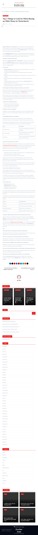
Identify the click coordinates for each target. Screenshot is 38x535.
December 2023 (5, 416)
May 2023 (4, 431)
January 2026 (4, 359)
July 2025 (4, 372)
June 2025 (4, 374)
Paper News (4, 530)
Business (3, 452)
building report (23, 91)
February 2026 (4, 356)
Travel (3, 483)
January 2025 (4, 387)
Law (3, 470)
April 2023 (4, 434)
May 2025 (4, 377)
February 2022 (4, 444)
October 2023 (4, 421)
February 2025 (4, 385)
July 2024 (4, 398)
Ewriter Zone (19, 5)
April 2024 (4, 405)
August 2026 (4, 346)
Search (5, 310)
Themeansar (8, 530)
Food (3, 462)
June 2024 (4, 400)
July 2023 (4, 429)
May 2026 (4, 351)
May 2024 (4, 403)
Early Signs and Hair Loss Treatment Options (9, 329)
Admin (6, 301)
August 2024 (4, 395)
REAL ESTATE (5, 15)
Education (4, 454)
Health (3, 465)
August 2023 (4, 426)
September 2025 (5, 367)
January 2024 (4, 413)
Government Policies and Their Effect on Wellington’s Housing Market (19, 300)
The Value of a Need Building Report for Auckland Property (29, 300)
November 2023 (5, 418)
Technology (4, 480)
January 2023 (4, 439)
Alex (20, 280)
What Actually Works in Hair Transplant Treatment (10, 331)
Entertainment (4, 457)
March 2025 (4, 382)
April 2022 (4, 442)
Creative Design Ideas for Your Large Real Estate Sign (7, 299)
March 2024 (4, 408)
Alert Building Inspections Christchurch (10, 145)
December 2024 (5, 390)
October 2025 (4, 364)
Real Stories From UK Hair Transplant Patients (10, 324)
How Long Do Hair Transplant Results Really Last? (10, 326)
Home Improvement (5, 467)
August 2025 (4, 369)
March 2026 (4, 354)
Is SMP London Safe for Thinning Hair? (8, 321)
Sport (3, 478)
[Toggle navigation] (3, 4)
